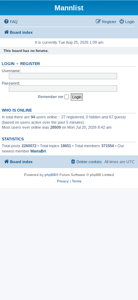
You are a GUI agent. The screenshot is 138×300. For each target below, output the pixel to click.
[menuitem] (11, 21)
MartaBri (38, 151)
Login (8, 63)
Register (30, 63)
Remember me (51, 97)
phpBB (50, 175)
